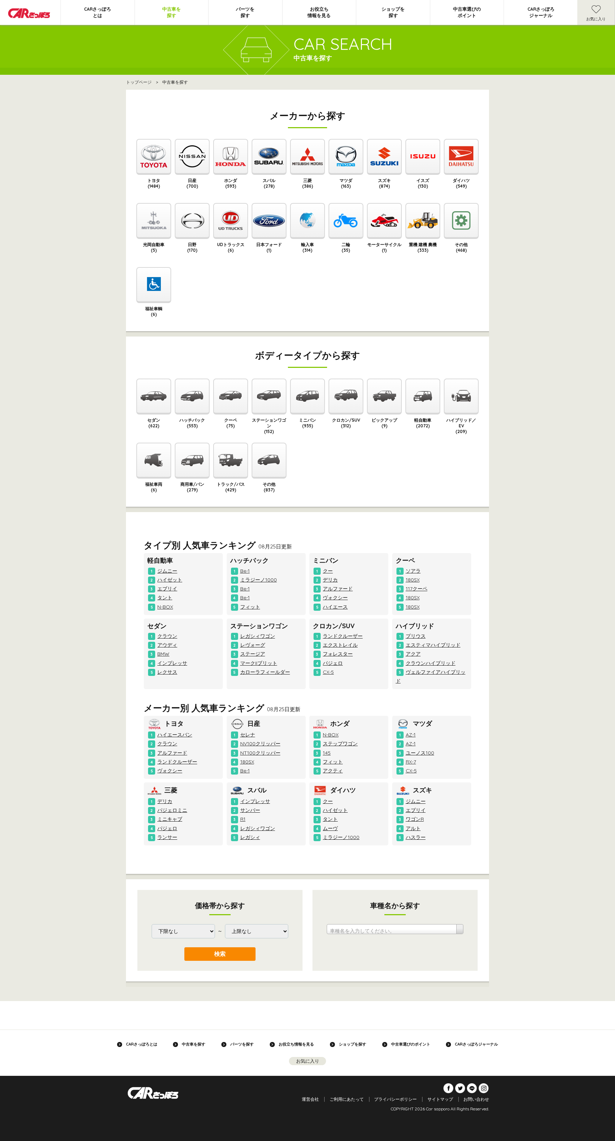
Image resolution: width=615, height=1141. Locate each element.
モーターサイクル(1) (384, 247)
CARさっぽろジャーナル (540, 12)
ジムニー (167, 571)
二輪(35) (346, 247)
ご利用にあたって (347, 1099)
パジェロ (333, 663)
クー (328, 571)
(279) (192, 487)
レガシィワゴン (257, 636)
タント (164, 597)
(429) (231, 487)
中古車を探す (171, 12)
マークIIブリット (258, 663)
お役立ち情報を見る (319, 12)
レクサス (167, 672)
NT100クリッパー (260, 753)
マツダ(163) (346, 183)
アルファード (338, 588)
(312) (346, 422)
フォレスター (338, 654)
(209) (461, 425)
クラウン (167, 636)
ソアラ (413, 571)
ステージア (252, 654)
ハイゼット (169, 580)
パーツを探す (245, 12)
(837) (269, 487)
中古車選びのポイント (467, 12)
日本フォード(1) (269, 247)
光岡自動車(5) (153, 247)
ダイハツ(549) (461, 183)
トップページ (139, 82)
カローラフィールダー (265, 672)
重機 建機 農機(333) (423, 247)
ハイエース (335, 607)
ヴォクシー (335, 597)
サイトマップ (440, 1099)
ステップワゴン (340, 743)
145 (327, 753)
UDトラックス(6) (231, 247)
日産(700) (192, 183)
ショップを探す (393, 12)
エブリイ (167, 588)
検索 (220, 954)
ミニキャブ (169, 819)
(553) (192, 422)
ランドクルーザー (343, 636)
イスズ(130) (422, 183)
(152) (269, 425)
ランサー (167, 837)
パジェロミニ (172, 810)
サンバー (250, 810)
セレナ (247, 734)
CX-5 (328, 672)
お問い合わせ (476, 1099)
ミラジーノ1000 (258, 580)
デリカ (330, 580)
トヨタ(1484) (153, 183)
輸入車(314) (307, 247)
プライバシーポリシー (395, 1099)
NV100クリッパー (260, 743)
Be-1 (245, 571)
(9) (384, 422)
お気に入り (596, 18)
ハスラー (416, 837)
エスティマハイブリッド (433, 645)
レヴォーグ (252, 645)
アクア (413, 654)
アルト (413, 828)
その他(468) (461, 247)
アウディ (167, 645)
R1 (243, 819)
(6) (153, 487)
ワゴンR (415, 819)
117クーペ (416, 588)
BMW (163, 654)
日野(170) (192, 247)
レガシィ (250, 837)
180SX (413, 580)
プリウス (416, 636)
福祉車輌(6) (153, 311)
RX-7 (411, 762)
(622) (153, 422)
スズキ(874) (384, 183)
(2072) (422, 422)
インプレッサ (172, 663)
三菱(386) (307, 183)
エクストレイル (340, 645)
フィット (250, 607)
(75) (230, 422)
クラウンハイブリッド (431, 663)
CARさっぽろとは (97, 12)
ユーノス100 (420, 753)
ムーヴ (330, 828)
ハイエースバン (174, 734)
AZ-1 (411, 734)
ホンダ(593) (230, 183)
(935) (307, 422)
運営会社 (310, 1099)
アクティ (333, 770)
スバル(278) (269, 183)
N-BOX (165, 607)
